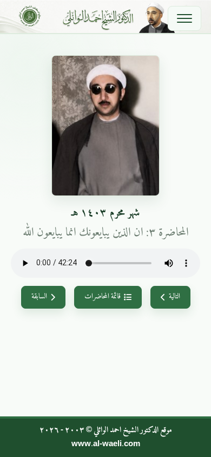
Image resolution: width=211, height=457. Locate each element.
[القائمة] (184, 18)
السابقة (39, 296)
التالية (174, 296)
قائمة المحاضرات (102, 296)
